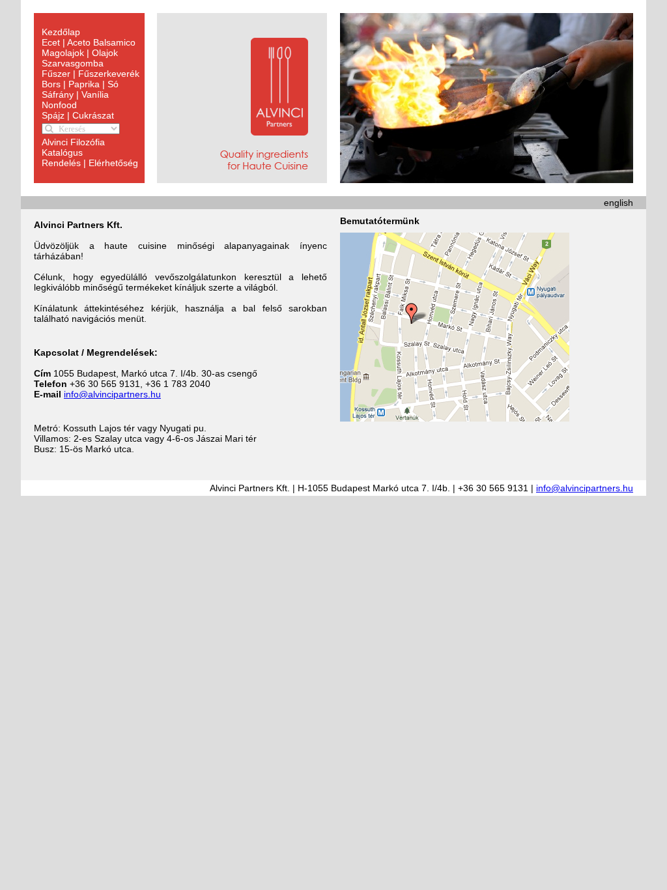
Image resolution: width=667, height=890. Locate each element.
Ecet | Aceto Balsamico (88, 42)
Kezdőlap (61, 32)
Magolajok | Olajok (80, 53)
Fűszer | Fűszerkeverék (90, 73)
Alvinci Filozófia (73, 142)
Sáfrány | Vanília (75, 94)
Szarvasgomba (73, 63)
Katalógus (62, 152)
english (618, 202)
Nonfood (59, 105)
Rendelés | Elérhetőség (90, 163)
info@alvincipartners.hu (112, 394)
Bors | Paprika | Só (80, 84)
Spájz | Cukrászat (78, 115)
